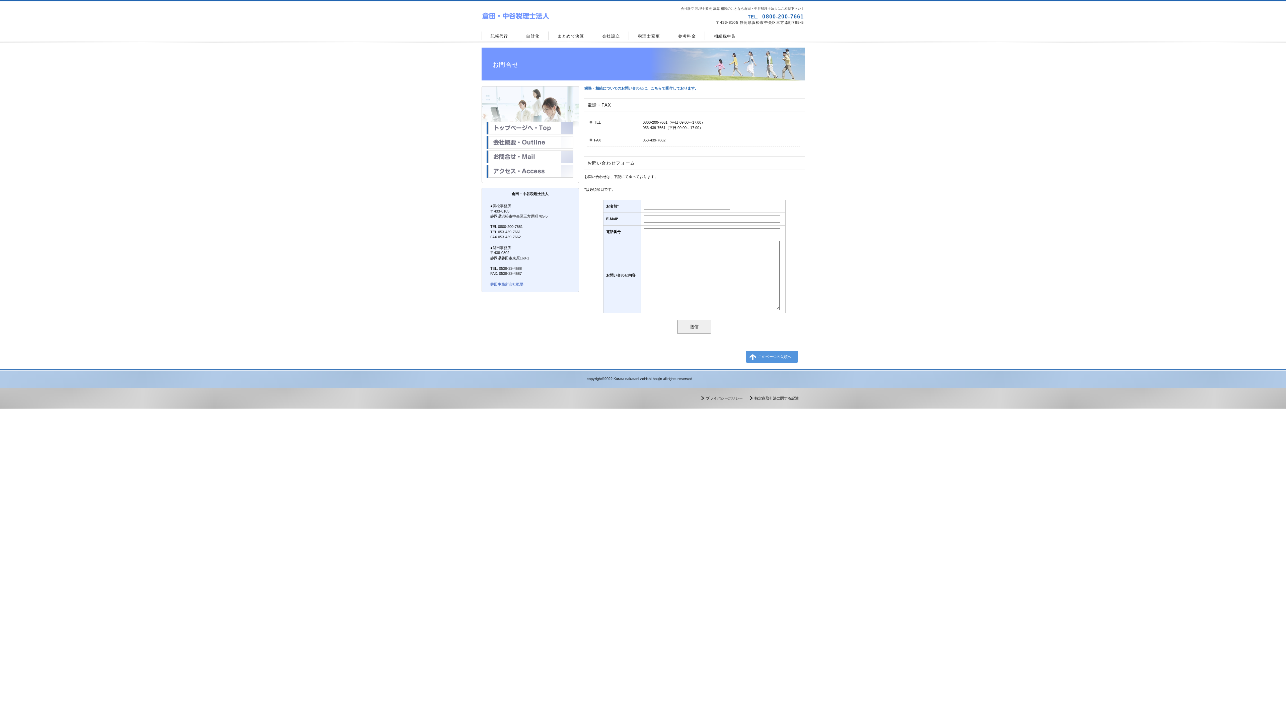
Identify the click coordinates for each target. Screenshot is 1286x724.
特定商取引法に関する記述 (777, 398)
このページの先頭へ (774, 357)
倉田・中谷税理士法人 (561, 16)
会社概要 (530, 142)
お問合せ (530, 156)
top (530, 128)
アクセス (530, 171)
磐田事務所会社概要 (506, 284)
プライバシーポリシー (724, 398)
